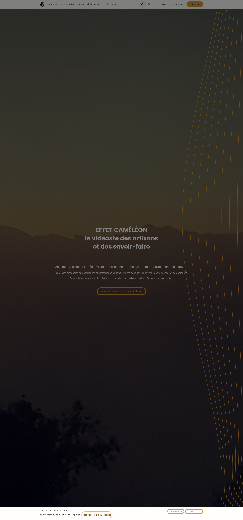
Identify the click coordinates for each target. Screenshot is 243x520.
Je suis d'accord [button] (194, 511)
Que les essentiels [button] (176, 511)
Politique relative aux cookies (97, 514)
